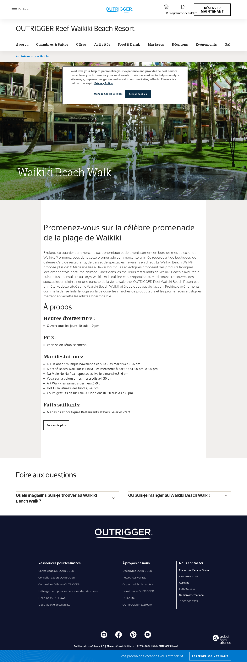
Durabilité (129, 597)
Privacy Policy (103, 83)
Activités (102, 44)
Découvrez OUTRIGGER (137, 570)
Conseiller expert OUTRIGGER (56, 577)
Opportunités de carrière (138, 584)
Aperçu (22, 44)
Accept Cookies (138, 94)
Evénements (206, 44)
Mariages (156, 44)
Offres (81, 44)
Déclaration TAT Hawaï (52, 597)
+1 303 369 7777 (188, 601)
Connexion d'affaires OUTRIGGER (59, 584)
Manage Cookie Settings (108, 93)
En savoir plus (56, 425)
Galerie (231, 44)
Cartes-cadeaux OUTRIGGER (56, 570)
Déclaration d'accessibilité (54, 604)
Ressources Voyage (134, 577)
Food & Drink (129, 44)
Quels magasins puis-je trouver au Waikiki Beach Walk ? (56, 498)
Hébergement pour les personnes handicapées (67, 591)
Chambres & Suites (52, 44)
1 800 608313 (187, 588)
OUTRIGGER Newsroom (137, 604)
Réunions (180, 44)
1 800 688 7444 (188, 576)
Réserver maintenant (212, 9)
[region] (125, 85)
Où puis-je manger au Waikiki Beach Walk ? (169, 495)
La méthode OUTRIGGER (138, 591)
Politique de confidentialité (89, 646)
